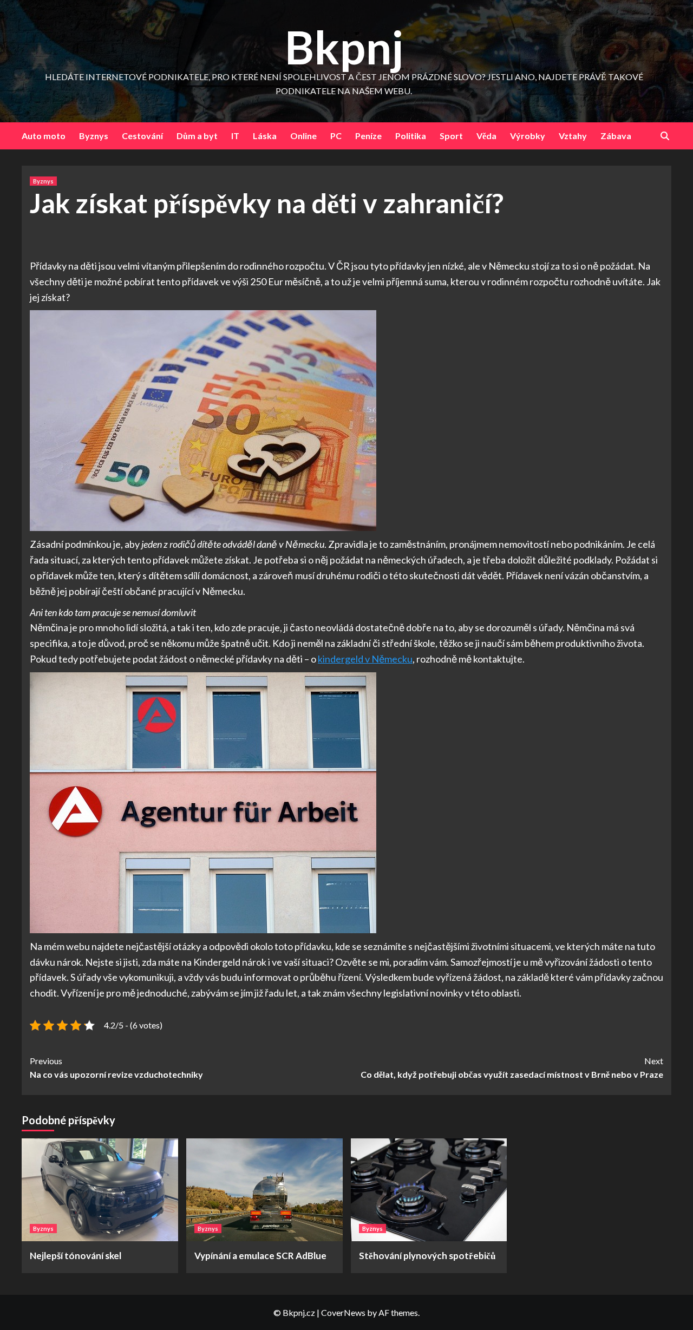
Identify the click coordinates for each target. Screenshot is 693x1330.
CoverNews (343, 1312)
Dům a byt (197, 135)
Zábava (615, 135)
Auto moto (44, 135)
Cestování (142, 135)
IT (235, 135)
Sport (451, 135)
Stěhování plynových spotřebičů (427, 1255)
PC (336, 135)
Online (303, 135)
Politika (410, 135)
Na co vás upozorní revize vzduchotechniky (116, 1068)
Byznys (93, 135)
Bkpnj (344, 46)
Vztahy (573, 135)
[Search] (664, 136)
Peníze (368, 135)
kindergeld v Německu (365, 659)
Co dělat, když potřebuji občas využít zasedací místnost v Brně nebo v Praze (512, 1068)
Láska (265, 135)
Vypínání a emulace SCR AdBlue (260, 1255)
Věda (486, 135)
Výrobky (527, 135)
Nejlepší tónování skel (75, 1255)
